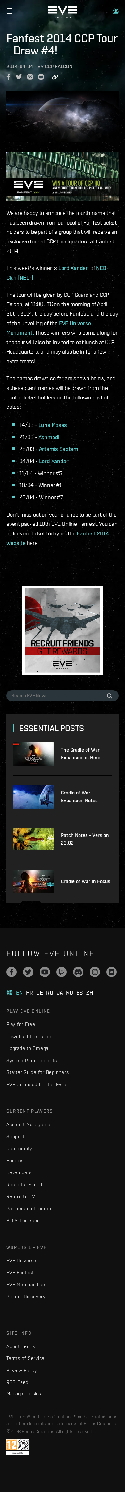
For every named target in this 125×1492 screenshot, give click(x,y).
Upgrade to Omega (27, 1048)
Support (15, 1136)
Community (19, 1148)
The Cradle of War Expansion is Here (80, 754)
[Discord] (78, 972)
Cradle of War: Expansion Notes (79, 796)
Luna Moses (52, 425)
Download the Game (29, 1036)
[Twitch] (61, 972)
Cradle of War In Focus (85, 881)
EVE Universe (21, 1260)
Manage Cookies (23, 1393)
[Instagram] (95, 972)
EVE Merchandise (25, 1284)
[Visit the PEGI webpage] (17, 1447)
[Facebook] (11, 972)
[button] (116, 11)
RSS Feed (17, 1382)
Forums (15, 1160)
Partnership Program (29, 1208)
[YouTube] (45, 972)
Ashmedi (49, 437)
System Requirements (31, 1060)
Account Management (30, 1124)
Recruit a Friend (24, 1184)
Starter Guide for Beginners (37, 1072)
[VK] (111, 972)
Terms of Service (25, 1358)
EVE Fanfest (20, 1272)
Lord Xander (73, 267)
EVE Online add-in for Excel (37, 1084)
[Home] (62, 17)
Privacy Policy (21, 1370)
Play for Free (20, 1024)
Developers (19, 1172)
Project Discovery (26, 1296)
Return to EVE (22, 1196)
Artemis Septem (58, 449)
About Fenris (20, 1346)
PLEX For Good (23, 1220)
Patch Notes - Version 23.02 (85, 839)
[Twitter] (28, 972)
